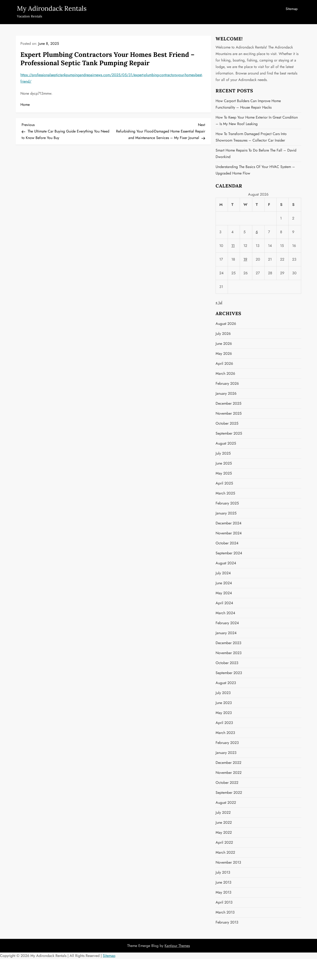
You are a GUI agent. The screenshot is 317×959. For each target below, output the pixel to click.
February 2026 (227, 383)
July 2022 (223, 812)
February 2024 (227, 623)
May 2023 (224, 712)
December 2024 (228, 523)
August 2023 (226, 682)
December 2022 (228, 762)
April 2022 (224, 842)
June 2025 (224, 463)
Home (25, 104)
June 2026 (224, 343)
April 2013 (224, 902)
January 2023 (226, 752)
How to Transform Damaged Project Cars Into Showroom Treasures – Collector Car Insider (251, 137)
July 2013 (223, 872)
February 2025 (227, 503)
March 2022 (225, 852)
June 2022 (224, 822)
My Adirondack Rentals (52, 8)
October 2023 (227, 662)
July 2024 (223, 573)
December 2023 (228, 643)
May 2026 (224, 353)
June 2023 (224, 702)
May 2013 (223, 892)
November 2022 (229, 772)
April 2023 (224, 722)
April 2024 (224, 603)
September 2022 (229, 792)
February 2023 (227, 742)
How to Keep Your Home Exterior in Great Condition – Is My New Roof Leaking (257, 120)
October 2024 (227, 543)
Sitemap (292, 8)
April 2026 (224, 363)
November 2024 (229, 533)
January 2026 (226, 393)
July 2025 (223, 453)
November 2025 (229, 413)
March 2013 (225, 912)
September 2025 (229, 433)
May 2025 (224, 473)
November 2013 (228, 862)
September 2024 (229, 553)
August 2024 (226, 563)
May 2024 (224, 593)
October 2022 (227, 782)
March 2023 (225, 732)
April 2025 (224, 483)
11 (233, 245)
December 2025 (228, 403)
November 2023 (229, 652)
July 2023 (223, 692)
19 (245, 259)
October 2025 (227, 423)
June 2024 (224, 583)
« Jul (219, 302)
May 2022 (224, 832)
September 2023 (229, 672)
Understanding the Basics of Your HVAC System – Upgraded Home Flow (255, 170)
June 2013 (223, 882)
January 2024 (226, 633)
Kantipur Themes (177, 945)
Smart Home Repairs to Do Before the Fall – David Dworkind (256, 153)
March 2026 (225, 373)
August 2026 (226, 323)
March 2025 (225, 493)
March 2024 (225, 613)
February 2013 (227, 922)
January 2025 (226, 513)
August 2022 (226, 802)
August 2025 (226, 443)
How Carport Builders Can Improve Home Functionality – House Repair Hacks (248, 104)
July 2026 (223, 333)
